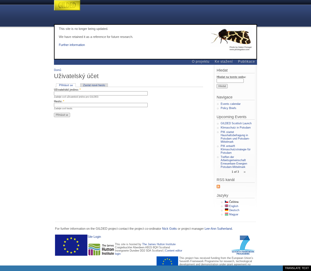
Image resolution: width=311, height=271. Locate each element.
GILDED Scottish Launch (236, 123)
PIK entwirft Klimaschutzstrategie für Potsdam (235, 149)
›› (244, 171)
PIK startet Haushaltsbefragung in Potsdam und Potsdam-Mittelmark (235, 137)
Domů (57, 70)
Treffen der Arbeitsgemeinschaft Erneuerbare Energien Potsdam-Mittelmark (234, 162)
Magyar (233, 214)
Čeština (233, 201)
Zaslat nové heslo (94, 85)
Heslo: (59, 101)
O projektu (200, 61)
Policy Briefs (228, 108)
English (233, 206)
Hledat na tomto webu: (231, 77)
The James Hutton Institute (159, 244)
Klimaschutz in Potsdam (236, 127)
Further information (72, 45)
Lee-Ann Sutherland (218, 228)
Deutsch (233, 210)
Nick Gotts (169, 228)
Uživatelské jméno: (67, 89)
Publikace (246, 61)
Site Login (94, 236)
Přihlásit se (66, 85)
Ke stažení (224, 61)
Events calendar (231, 103)
